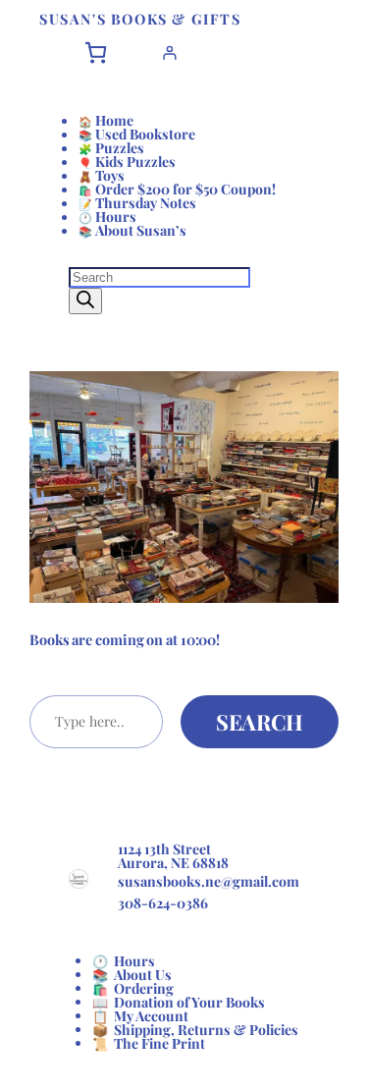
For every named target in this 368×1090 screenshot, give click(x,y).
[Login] (169, 52)
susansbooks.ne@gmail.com (208, 881)
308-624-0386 (163, 903)
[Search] (85, 301)
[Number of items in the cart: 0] (96, 53)
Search (259, 721)
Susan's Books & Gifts (140, 18)
